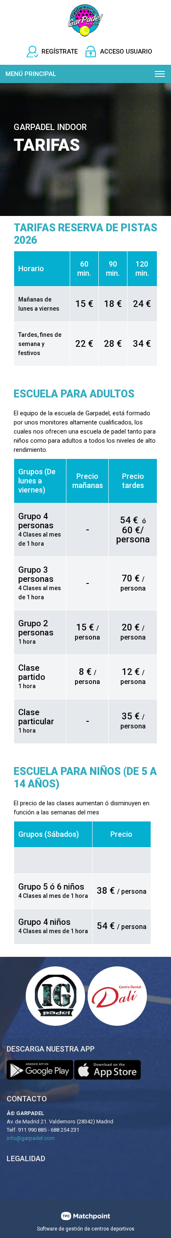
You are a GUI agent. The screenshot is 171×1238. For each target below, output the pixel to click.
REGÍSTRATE (60, 51)
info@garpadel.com (31, 1138)
